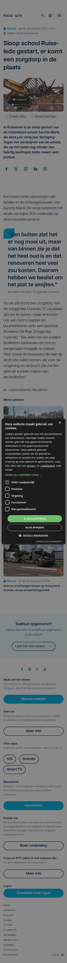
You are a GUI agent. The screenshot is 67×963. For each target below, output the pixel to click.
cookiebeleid (47, 465)
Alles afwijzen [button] (34, 527)
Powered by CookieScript (49, 541)
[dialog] (33, 481)
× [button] (59, 422)
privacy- (31, 465)
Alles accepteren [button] (35, 518)
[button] (33, 475)
